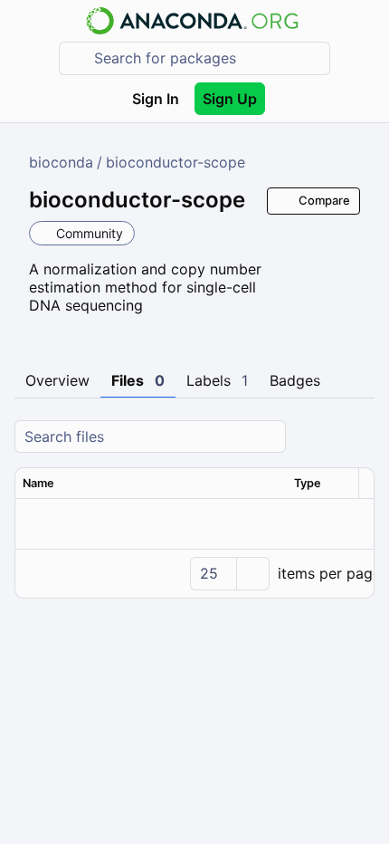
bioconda (61, 162)
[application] (194, 573)
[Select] (252, 574)
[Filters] (358, 437)
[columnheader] (151, 483)
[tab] (57, 381)
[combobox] (207, 58)
